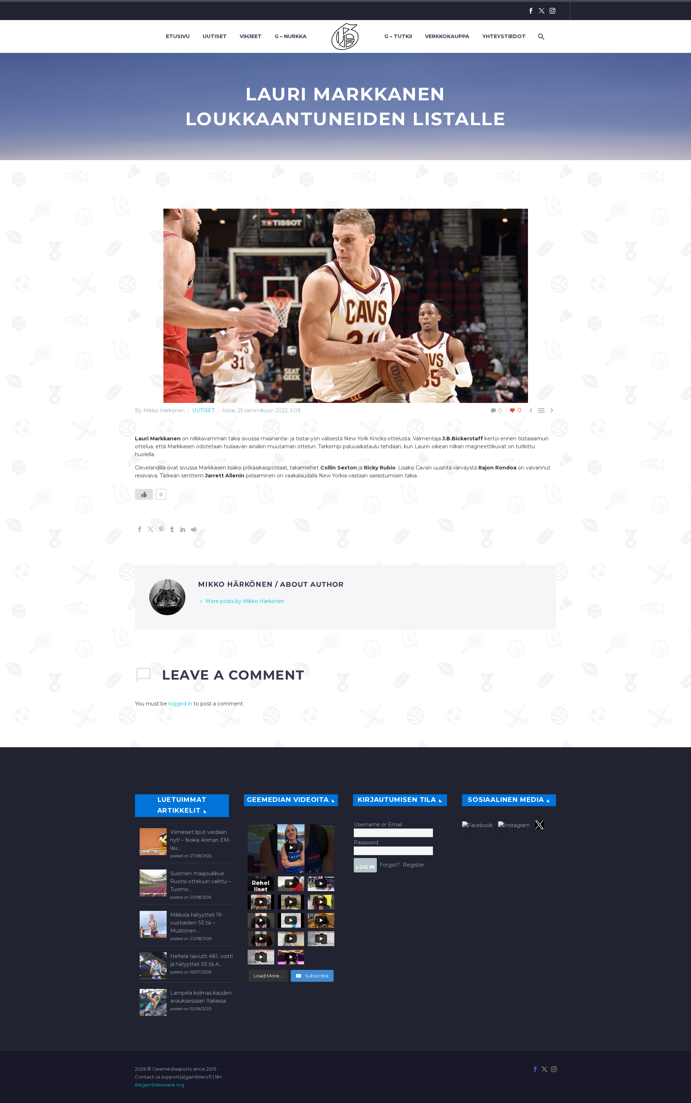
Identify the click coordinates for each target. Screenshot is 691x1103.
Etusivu (178, 36)
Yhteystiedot (504, 36)
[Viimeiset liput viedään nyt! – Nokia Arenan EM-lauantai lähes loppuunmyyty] (153, 841)
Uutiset (215, 36)
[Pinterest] (161, 529)
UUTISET (203, 410)
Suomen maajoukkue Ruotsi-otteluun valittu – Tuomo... (200, 881)
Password (366, 842)
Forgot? (390, 864)
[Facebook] (530, 11)
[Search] (540, 36)
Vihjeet (251, 36)
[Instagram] (552, 11)
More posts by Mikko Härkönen (245, 601)
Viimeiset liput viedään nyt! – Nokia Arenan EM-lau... (200, 840)
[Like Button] (144, 494)
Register (413, 864)
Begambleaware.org (159, 1085)
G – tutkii (398, 36)
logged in (180, 703)
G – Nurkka (291, 36)
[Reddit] (194, 529)
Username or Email (378, 824)
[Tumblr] (172, 529)
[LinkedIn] (183, 529)
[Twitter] (541, 11)
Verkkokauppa (447, 36)
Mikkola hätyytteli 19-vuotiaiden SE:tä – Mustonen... (196, 923)
